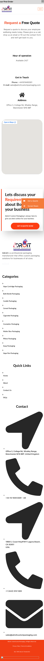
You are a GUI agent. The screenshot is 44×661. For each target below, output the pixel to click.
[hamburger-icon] (40, 9)
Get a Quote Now (25, 226)
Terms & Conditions (26, 646)
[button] (32, 200)
